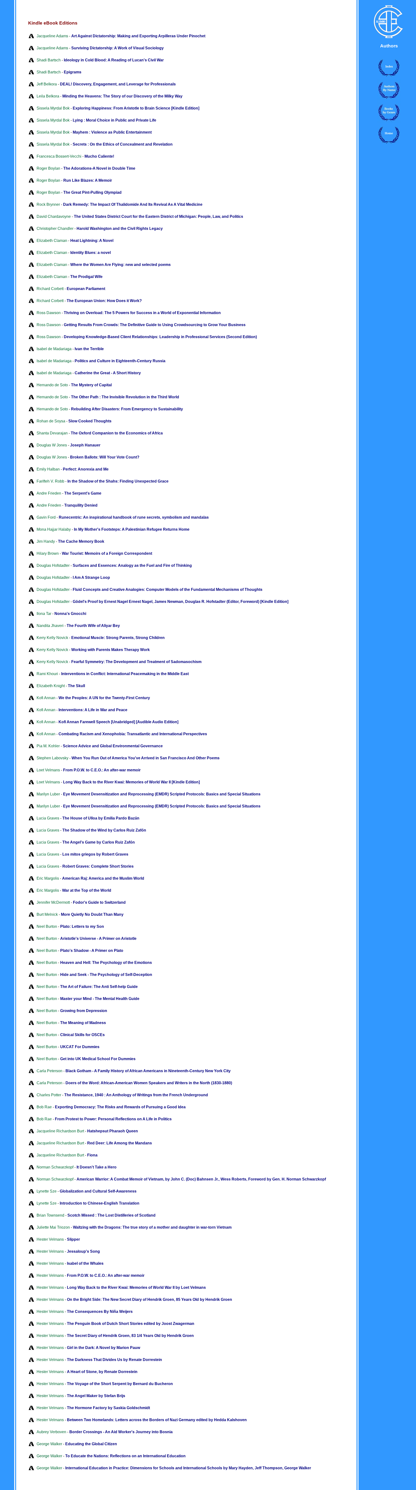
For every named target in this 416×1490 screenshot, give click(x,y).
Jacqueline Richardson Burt (60, 1131)
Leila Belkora (48, 96)
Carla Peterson (49, 1071)
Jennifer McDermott (53, 902)
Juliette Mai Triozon (53, 1227)
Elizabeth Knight (51, 686)
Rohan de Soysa (51, 421)
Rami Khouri (47, 674)
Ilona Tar (44, 614)
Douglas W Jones (52, 445)
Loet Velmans (48, 770)
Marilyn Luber (48, 794)
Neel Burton (47, 926)
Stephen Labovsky (52, 758)
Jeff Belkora (47, 84)
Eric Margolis (48, 878)
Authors (389, 45)
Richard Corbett (50, 289)
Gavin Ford (46, 517)
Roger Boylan (48, 168)
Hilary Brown (48, 553)
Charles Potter (49, 1095)
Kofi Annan (46, 698)
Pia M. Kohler (48, 746)
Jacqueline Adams (52, 36)
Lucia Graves (48, 818)
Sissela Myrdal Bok (53, 108)
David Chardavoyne (54, 216)
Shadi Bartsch (49, 60)
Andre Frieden (49, 493)
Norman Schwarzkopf (55, 1167)
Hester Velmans (50, 1239)
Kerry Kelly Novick (52, 638)
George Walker (49, 1444)
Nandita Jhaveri (50, 626)
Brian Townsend (50, 1215)
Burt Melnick (47, 914)
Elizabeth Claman (52, 241)
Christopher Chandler (55, 228)
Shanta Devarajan (52, 433)
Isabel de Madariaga (54, 349)
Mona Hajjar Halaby (54, 529)
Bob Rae (44, 1107)
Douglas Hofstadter (53, 565)
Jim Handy (46, 541)
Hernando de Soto (52, 385)
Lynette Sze (47, 1191)
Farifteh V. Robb (50, 481)
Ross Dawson (49, 313)
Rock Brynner (48, 204)
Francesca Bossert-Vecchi (59, 156)
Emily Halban (48, 469)
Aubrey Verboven (51, 1432)
